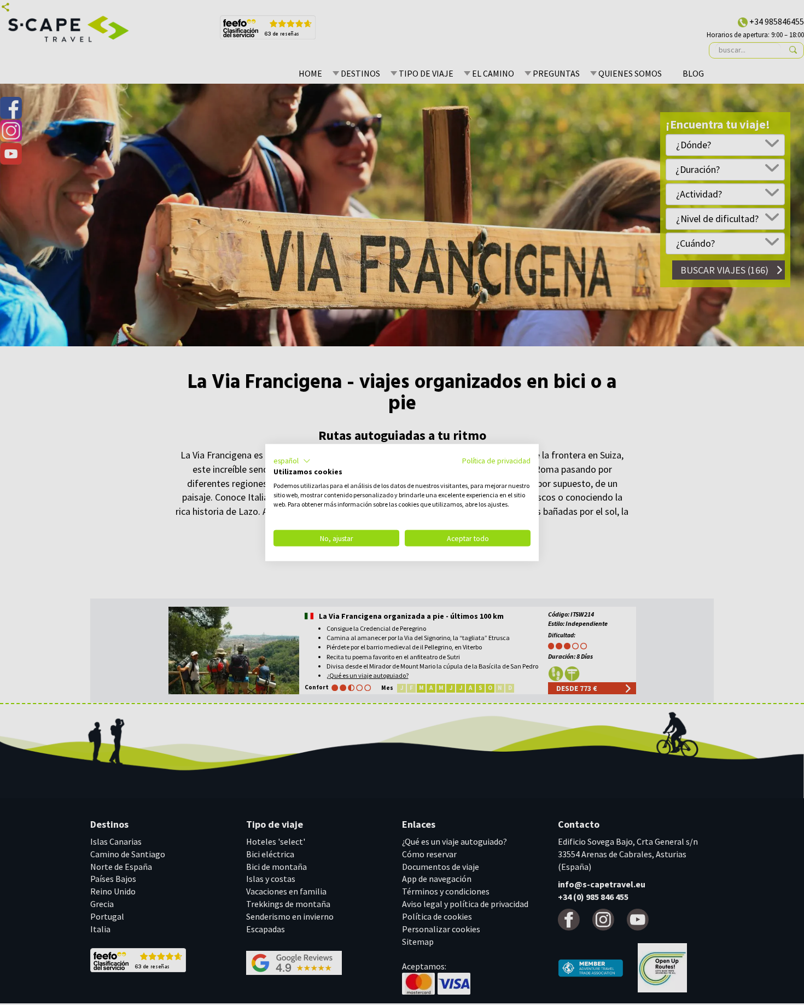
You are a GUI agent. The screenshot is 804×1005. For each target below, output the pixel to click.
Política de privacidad (496, 460)
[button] (292, 460)
